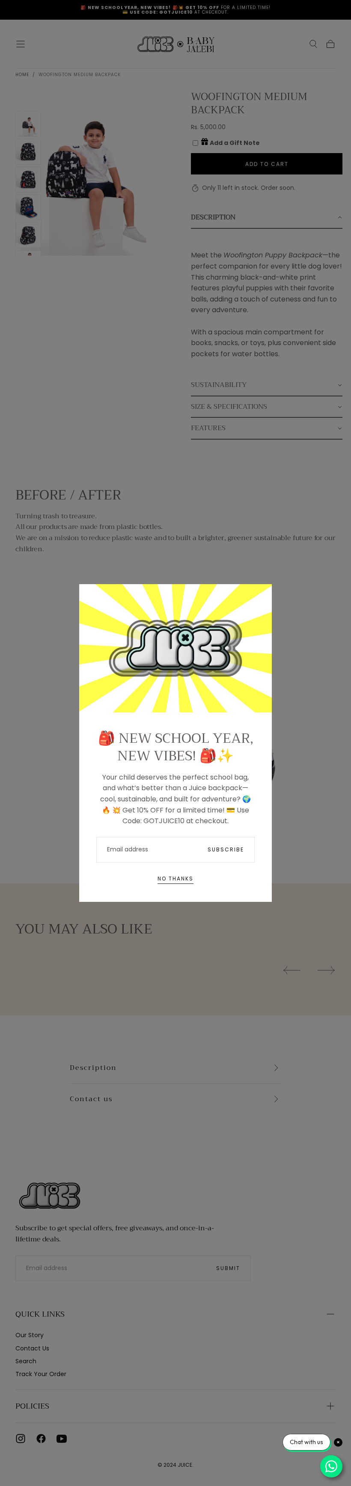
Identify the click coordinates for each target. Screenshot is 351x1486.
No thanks (175, 878)
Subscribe (226, 849)
